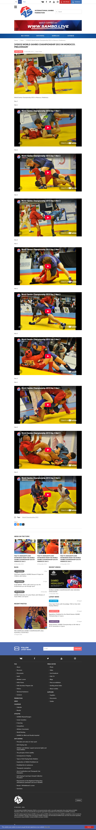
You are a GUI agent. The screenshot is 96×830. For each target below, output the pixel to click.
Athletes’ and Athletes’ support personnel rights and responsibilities (31, 748)
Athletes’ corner (21, 679)
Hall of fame (20, 682)
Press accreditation (55, 682)
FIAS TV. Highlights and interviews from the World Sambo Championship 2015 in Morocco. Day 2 (47, 558)
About (18, 667)
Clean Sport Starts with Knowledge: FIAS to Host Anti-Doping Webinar (65, 604)
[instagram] (58, 2)
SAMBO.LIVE (55, 35)
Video (51, 670)
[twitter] (50, 2)
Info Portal (40, 35)
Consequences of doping (24, 756)
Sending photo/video (56, 685)
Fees (24, 2)
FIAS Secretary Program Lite (25, 685)
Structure (19, 670)
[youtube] (54, 2)
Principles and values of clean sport (27, 742)
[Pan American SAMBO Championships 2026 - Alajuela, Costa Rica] (30, 618)
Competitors (20, 726)
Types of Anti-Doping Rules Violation (27, 759)
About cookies (54, 688)
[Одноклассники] (18, 524)
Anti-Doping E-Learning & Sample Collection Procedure (29, 776)
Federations (18, 698)
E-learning (19, 723)
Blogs (51, 679)
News (22, 40)
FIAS (15, 664)
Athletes (17, 713)
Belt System (25, 35)
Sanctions (19, 788)
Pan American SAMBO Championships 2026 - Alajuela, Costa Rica (29, 631)
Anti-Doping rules (22, 745)
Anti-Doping (18, 738)
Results (19, 710)
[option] (24, 552)
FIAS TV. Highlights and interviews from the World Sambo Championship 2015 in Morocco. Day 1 (70, 558)
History (19, 688)
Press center (51, 664)
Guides (52, 701)
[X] (23, 524)
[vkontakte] (43, 2)
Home (16, 40)
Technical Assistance (22, 691)
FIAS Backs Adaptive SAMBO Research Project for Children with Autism (28, 575)
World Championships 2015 (30, 517)
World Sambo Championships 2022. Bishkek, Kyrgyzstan (64, 590)
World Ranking (21, 732)
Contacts (19, 695)
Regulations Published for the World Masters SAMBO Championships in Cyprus (64, 615)
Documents (20, 673)
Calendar (17, 704)
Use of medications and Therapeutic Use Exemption (28, 772)
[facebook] (46, 2)
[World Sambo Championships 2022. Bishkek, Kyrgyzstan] (65, 579)
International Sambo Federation (44, 12)
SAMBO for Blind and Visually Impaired (28, 735)
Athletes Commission (23, 729)
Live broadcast (54, 673)
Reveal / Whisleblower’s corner (26, 785)
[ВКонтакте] (15, 524)
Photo (51, 667)
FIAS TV (52, 676)
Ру (16, 2)
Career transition (21, 720)
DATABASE (71, 35)
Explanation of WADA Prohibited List (27, 762)
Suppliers (50, 692)
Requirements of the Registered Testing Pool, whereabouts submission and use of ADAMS (29, 781)
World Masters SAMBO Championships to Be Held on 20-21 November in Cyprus (64, 625)
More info (47, 827)
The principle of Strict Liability (25, 752)
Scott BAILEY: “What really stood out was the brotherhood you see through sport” (27, 585)
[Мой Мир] (21, 524)
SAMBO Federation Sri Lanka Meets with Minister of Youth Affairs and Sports (29, 595)
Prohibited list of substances (25, 765)
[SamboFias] (18, 800)
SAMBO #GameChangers (24, 717)
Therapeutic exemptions (24, 768)
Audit (18, 676)
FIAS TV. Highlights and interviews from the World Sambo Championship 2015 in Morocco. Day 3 (24, 558)
